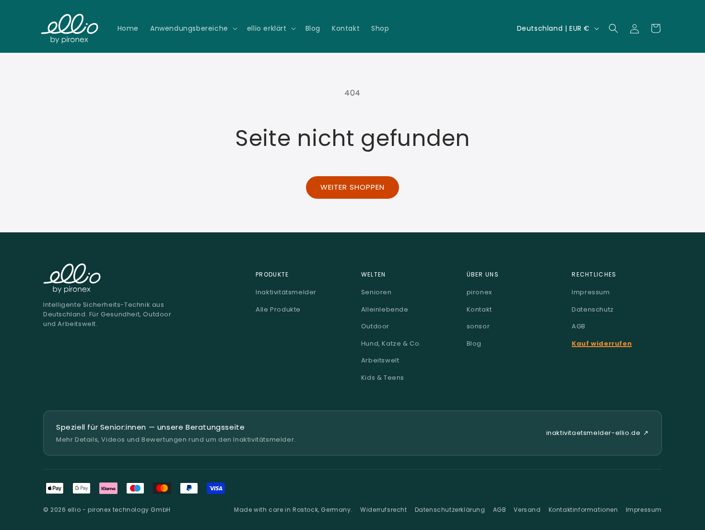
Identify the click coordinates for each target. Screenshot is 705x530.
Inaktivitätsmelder (286, 292)
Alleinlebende (385, 309)
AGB (579, 326)
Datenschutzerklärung (450, 510)
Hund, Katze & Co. (391, 343)
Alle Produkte (278, 309)
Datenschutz (593, 309)
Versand (527, 510)
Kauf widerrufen (602, 343)
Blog (474, 343)
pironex (479, 292)
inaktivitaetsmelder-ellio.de (597, 432)
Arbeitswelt (380, 360)
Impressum (591, 292)
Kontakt (479, 309)
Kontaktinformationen (583, 510)
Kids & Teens (382, 377)
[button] (192, 28)
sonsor (478, 326)
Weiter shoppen (352, 187)
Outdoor (375, 326)
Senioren (376, 292)
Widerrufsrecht (383, 510)
